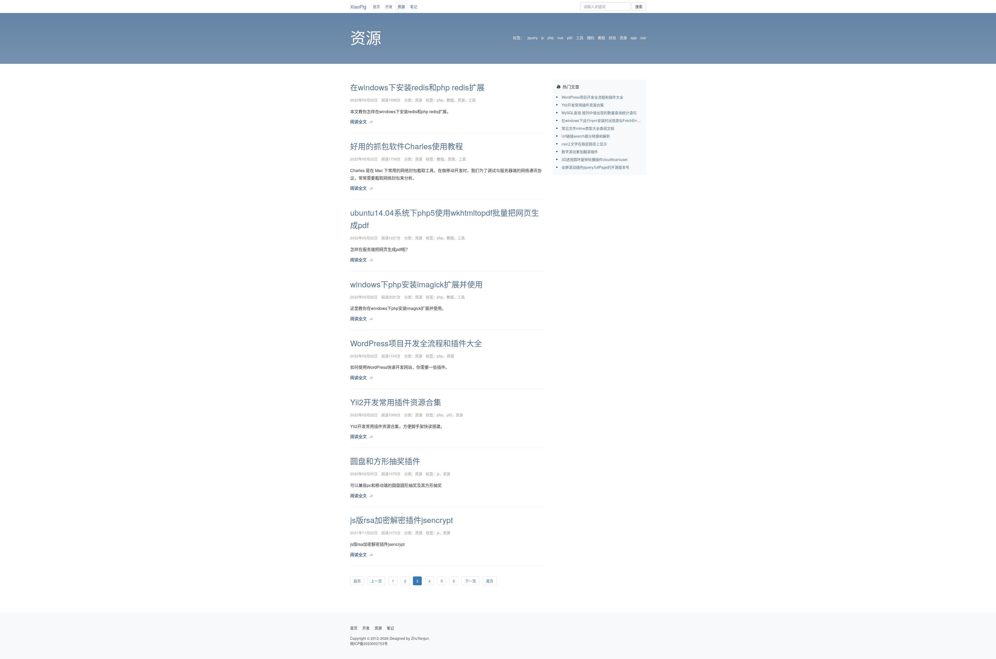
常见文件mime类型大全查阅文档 (588, 128)
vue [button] (560, 37)
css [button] (643, 37)
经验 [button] (612, 37)
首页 (376, 6)
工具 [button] (579, 37)
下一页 (470, 580)
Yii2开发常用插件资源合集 (395, 401)
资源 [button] (623, 37)
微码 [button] (590, 37)
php (440, 100)
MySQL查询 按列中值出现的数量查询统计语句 (599, 112)
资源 (401, 6)
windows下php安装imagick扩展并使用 (416, 284)
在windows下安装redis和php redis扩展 (417, 87)
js (438, 473)
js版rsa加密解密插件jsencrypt (401, 519)
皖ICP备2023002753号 (369, 643)
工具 (472, 100)
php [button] (551, 37)
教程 (450, 100)
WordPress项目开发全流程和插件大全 (416, 343)
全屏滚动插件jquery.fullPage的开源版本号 (595, 167)
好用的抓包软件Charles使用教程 (406, 146)
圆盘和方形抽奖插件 (385, 460)
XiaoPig (358, 6)
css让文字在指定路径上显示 (584, 143)
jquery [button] (533, 37)
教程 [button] (601, 37)
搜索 (638, 6)
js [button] (542, 37)
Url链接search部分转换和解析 (586, 136)
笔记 (413, 6)
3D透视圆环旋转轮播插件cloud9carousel (594, 159)
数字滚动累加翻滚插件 (580, 151)
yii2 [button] (569, 37)
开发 (388, 6)
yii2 (449, 414)
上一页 (376, 580)
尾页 (489, 580)
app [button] (634, 37)
